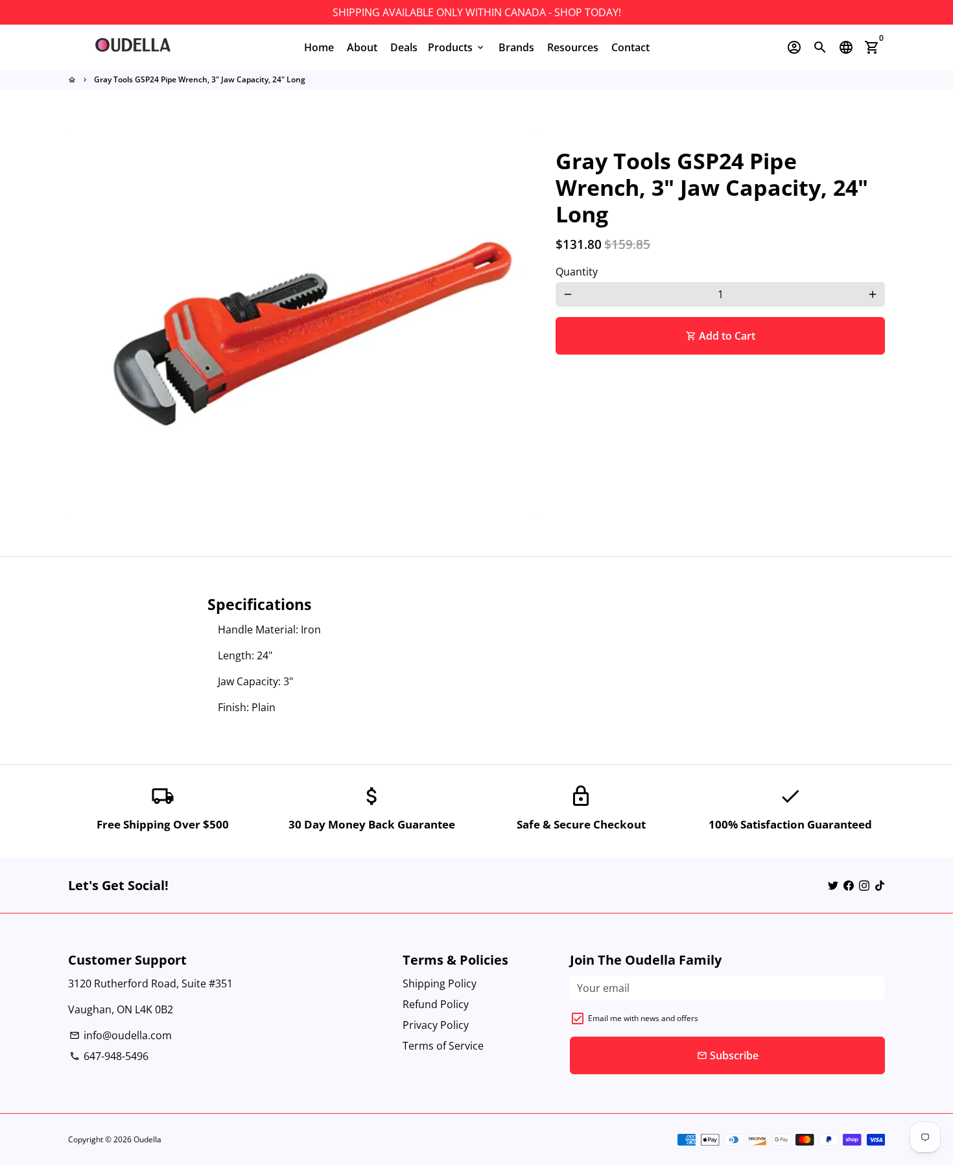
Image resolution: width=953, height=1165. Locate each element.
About (362, 47)
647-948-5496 (108, 1056)
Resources (572, 47)
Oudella (147, 1139)
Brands (516, 47)
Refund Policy (436, 1004)
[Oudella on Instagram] (864, 885)
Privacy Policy (436, 1025)
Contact (630, 47)
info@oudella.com (120, 1035)
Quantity (577, 272)
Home (319, 47)
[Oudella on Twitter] (833, 885)
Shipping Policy (439, 983)
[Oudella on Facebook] (848, 885)
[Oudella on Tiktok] (880, 885)
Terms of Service (443, 1046)
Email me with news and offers (643, 1018)
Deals (404, 47)
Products (457, 47)
